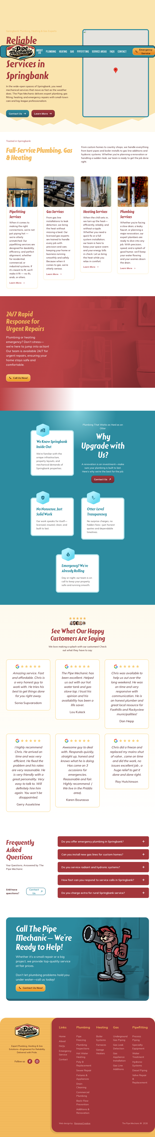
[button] (51, 51)
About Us (39, 51)
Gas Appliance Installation (119, 1057)
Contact (122, 51)
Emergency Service (65, 1052)
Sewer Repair (83, 1070)
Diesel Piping (139, 1070)
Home (62, 1036)
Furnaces (101, 1044)
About (62, 1041)
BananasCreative (82, 1123)
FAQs (112, 51)
